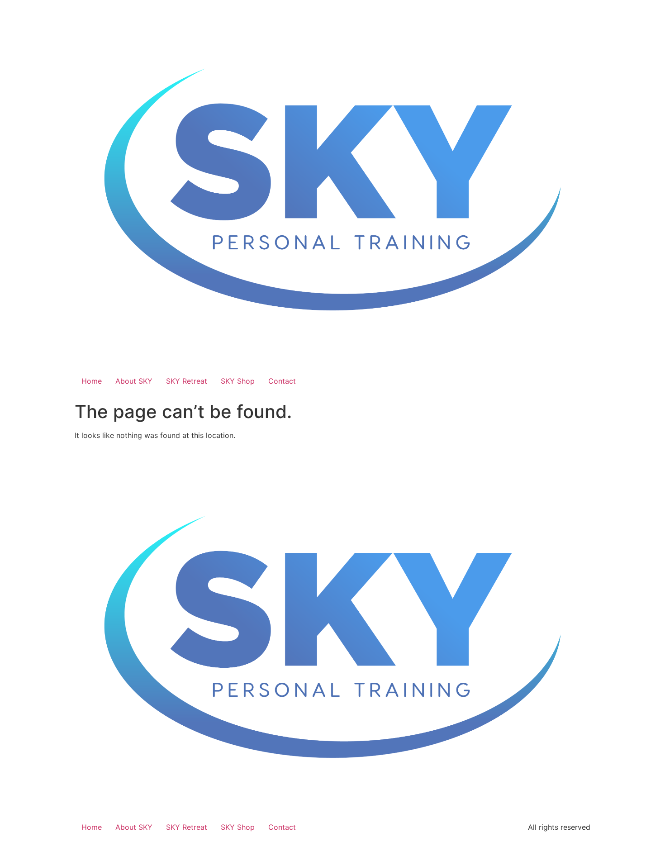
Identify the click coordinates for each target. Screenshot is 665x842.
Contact (282, 380)
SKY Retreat (186, 380)
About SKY (133, 380)
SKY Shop (238, 380)
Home (91, 380)
